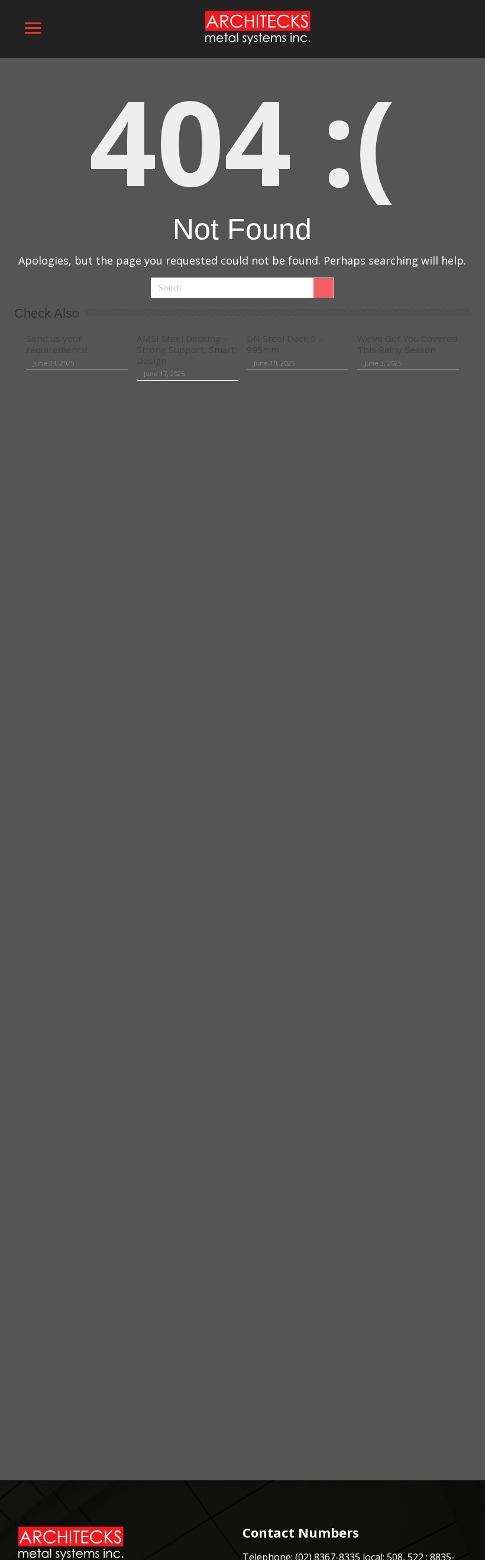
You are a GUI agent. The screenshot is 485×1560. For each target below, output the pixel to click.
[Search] (323, 288)
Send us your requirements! (57, 343)
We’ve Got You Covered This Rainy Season (407, 343)
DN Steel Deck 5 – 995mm (285, 343)
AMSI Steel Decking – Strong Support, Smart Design (186, 348)
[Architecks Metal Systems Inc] (257, 27)
